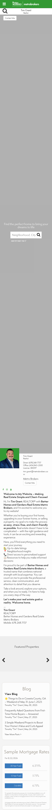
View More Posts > (13, 734)
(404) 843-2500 (36, 465)
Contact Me (10, 18)
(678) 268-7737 (35, 462)
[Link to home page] (26, 4)
